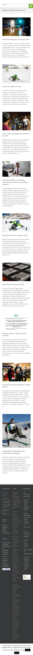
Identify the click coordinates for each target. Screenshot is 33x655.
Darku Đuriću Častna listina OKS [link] (13, 284)
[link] (31, 6)
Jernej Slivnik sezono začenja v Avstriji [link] (15, 235)
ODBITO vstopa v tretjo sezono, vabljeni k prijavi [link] (26, 505)
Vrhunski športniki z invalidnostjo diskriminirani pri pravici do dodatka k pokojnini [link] (15, 182)
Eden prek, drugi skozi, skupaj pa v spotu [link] (16, 39)
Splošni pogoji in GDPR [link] (5, 527)
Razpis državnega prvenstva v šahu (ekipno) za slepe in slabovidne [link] (27, 520)
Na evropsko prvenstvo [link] (27, 494)
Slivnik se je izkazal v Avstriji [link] (11, 86)
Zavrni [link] (16, 653)
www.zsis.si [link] (5, 514)
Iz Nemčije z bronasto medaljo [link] (27, 533)
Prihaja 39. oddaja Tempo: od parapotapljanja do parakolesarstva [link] (27, 546)
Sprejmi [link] (27, 650)
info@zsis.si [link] (5, 510)
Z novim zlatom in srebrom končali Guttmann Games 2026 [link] (27, 563)
